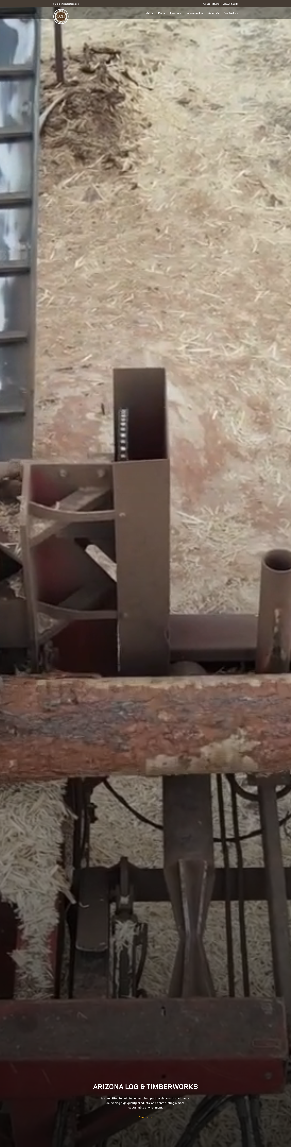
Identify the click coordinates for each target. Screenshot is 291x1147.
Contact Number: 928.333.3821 (220, 3)
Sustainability (195, 13)
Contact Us (231, 13)
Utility (149, 13)
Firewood (175, 13)
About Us (213, 13)
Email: (66, 3)
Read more (145, 1117)
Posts (161, 13)
